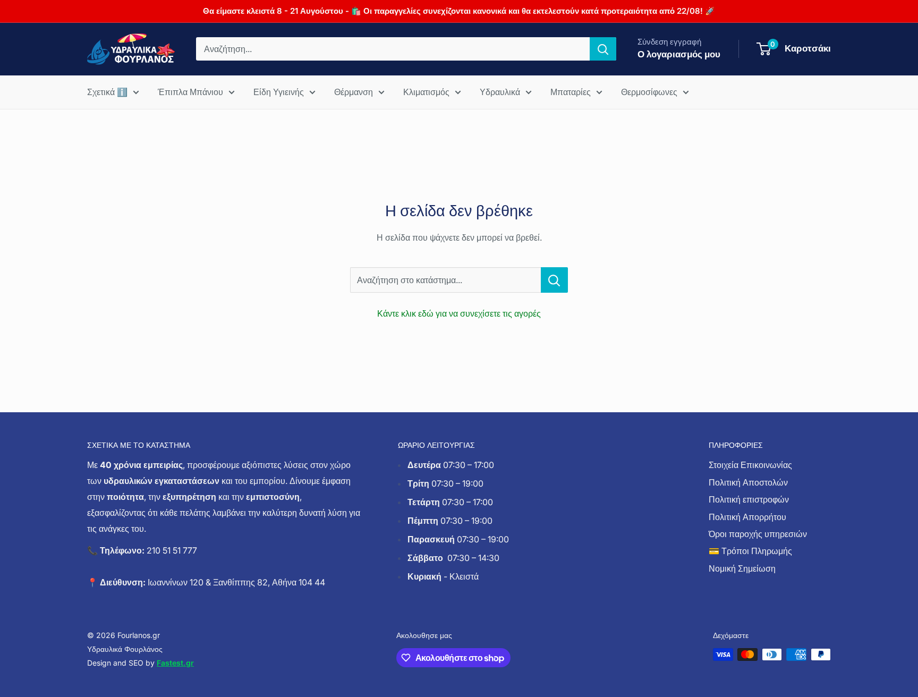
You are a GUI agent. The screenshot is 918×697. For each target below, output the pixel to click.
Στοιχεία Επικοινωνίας (750, 465)
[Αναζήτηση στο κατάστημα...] (554, 280)
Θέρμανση (353, 92)
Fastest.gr (175, 662)
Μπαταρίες (570, 92)
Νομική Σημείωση (742, 568)
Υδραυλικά (500, 92)
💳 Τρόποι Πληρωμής (750, 551)
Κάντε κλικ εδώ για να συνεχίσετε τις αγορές (459, 313)
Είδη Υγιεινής (278, 92)
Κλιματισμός (426, 92)
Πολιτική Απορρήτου (747, 517)
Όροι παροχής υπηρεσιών (758, 534)
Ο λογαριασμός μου (679, 54)
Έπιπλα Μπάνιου (190, 92)
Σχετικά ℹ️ (107, 92)
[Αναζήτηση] (603, 49)
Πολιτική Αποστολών (748, 482)
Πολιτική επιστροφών (749, 499)
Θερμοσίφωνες (649, 92)
